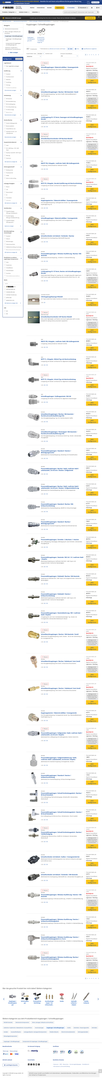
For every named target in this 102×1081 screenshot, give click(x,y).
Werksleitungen (9, 241)
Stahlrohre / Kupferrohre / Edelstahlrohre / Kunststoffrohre (13, 48)
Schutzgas (8, 200)
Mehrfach (8, 79)
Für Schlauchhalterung (11, 107)
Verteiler (6, 1032)
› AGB (60, 1064)
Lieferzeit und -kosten (54, 48)
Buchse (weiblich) (10, 126)
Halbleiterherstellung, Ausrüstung (13, 247)
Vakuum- (8, 238)
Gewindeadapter (10, 270)
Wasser (8, 186)
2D (44, 73)
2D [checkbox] (7, 311)
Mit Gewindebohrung (11, 101)
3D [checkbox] (7, 314)
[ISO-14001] (62, 1052)
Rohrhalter (94, 1027)
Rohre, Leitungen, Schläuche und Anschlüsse (40, 21)
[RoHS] (76, 1052)
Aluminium (8, 158)
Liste (71, 48)
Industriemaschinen (10, 244)
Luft (7, 189)
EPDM (7, 175)
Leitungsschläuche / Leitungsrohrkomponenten (35, 1032)
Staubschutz (9, 265)
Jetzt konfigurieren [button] (92, 81)
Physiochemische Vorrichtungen (13, 249)
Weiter (98, 55)
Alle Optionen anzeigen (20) (11, 303)
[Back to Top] (100, 1071)
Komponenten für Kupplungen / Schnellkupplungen (35, 1041)
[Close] (99, 17)
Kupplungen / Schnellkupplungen (14, 36)
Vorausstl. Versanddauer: (66, 53)
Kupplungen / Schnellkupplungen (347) (14, 39)
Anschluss (8, 273)
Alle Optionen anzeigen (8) (11, 161)
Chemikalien (9, 197)
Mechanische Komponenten (20, 21)
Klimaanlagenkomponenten (10, 1036)
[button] (95, 2)
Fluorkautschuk (9, 172)
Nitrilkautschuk (9, 170)
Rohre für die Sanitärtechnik (68, 1032)
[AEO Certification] (69, 1052)
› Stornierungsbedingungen (75, 1064)
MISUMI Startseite (7, 21)
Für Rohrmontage (10, 109)
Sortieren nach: (49, 53)
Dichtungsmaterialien (83, 1032)
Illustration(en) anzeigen (10, 90)
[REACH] (82, 1052)
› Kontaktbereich (85, 1064)
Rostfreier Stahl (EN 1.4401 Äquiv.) (13, 152)
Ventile (69, 1027)
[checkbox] (13, 74)
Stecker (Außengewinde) (11, 123)
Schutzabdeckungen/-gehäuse (13, 276)
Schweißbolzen (9, 267)
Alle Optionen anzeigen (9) (11, 203)
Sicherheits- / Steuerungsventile (81, 1027)
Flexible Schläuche (54, 1032)
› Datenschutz (65, 1064)
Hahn (7, 262)
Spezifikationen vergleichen (90, 48)
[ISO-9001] (55, 1052)
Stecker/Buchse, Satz (11, 128)
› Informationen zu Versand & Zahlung (61, 1066)
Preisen (63, 48)
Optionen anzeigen (9, 226)
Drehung (8, 85)
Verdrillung (8, 82)
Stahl (7, 145)
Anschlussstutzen (10, 76)
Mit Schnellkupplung (10, 104)
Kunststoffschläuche (16, 1032)
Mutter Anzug (9, 112)
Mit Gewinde (9, 98)
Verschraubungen (39, 1027)
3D (47, 73)
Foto (78, 48)
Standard (8, 74)
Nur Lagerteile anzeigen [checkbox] (12, 66)
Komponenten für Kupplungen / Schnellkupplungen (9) (13, 44)
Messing (8, 155)
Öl (6, 195)
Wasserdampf (9, 192)
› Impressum (55, 1064)
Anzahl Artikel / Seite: (31, 53)
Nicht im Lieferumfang (11, 178)
